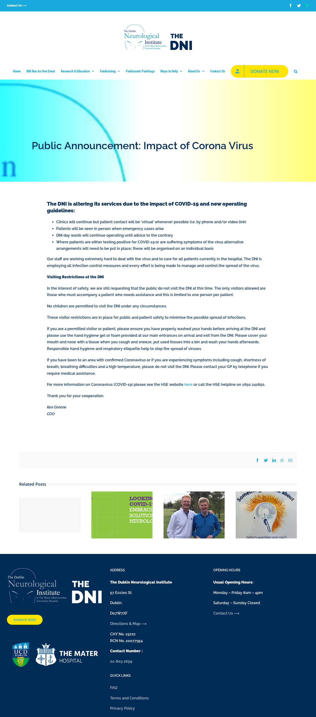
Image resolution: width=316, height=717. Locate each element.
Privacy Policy (122, 708)
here (188, 384)
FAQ (113, 688)
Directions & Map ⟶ (128, 623)
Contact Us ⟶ (226, 613)
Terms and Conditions (129, 698)
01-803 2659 (121, 661)
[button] (295, 71)
